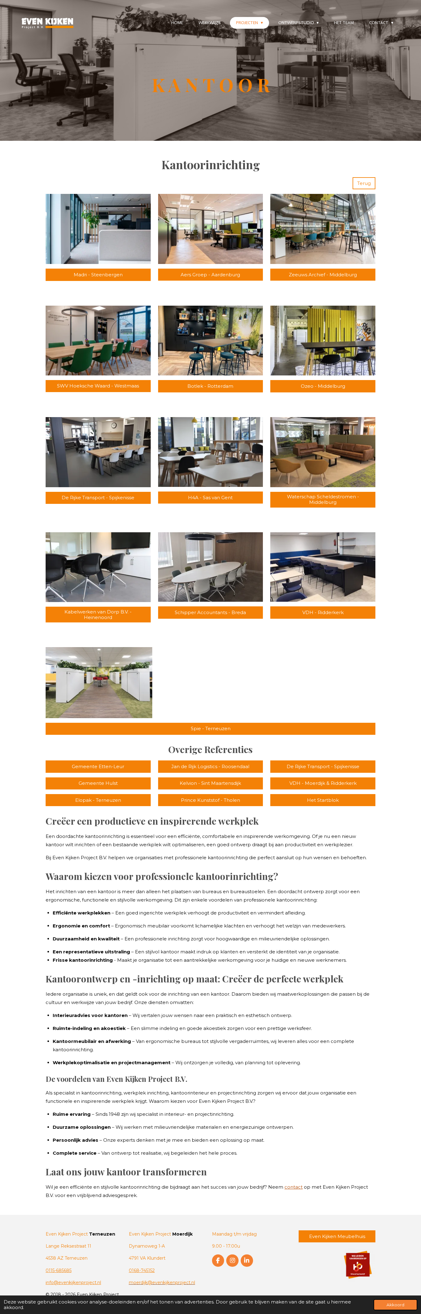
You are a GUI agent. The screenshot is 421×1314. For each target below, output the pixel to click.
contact (293, 1187)
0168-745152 (142, 1270)
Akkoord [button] (395, 1304)
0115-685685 (59, 1270)
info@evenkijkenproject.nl (73, 1282)
